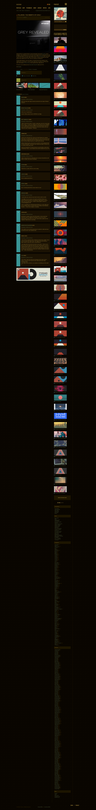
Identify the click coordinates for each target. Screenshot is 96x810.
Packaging (56, 605)
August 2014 (57, 701)
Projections (56, 616)
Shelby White (57, 511)
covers (56, 560)
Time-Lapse (56, 630)
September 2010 (57, 746)
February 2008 (57, 775)
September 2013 (57, 712)
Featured (56, 570)
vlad (22, 255)
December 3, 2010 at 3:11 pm (26, 176)
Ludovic (23, 174)
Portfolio (18, 7)
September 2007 (57, 780)
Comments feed (57, 796)
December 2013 (57, 709)
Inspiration (56, 584)
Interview (56, 588)
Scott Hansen (57, 508)
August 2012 (57, 724)
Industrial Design (57, 583)
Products (56, 615)
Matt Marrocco (25, 119)
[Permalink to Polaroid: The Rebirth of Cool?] (28, 15)
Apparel (56, 549)
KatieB (22, 164)
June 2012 (56, 726)
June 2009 (56, 760)
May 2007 (56, 782)
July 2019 (56, 651)
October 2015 (57, 688)
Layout (56, 593)
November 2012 (57, 721)
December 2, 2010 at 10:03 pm (27, 99)
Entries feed (56, 795)
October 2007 (57, 779)
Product (56, 613)
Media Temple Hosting (60, 503)
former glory (41, 56)
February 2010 (57, 752)
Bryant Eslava (24, 108)
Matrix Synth (57, 533)
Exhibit (56, 569)
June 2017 (56, 670)
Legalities (56, 594)
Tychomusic (57, 539)
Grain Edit (56, 522)
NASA (56, 603)
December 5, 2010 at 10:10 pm (27, 214)
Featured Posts (60, 34)
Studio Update (57, 628)
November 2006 (57, 787)
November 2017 (57, 665)
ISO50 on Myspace (58, 524)
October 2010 (57, 745)
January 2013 (57, 719)
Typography (56, 635)
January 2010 (57, 753)
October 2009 (57, 756)
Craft (55, 561)
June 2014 (56, 703)
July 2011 (56, 736)
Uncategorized (57, 636)
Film (55, 571)
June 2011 (56, 737)
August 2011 (57, 735)
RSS (48, 4)
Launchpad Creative (58, 532)
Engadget (19, 66)
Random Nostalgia (58, 618)
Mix (55, 599)
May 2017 (56, 671)
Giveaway (56, 576)
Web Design (57, 641)
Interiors (56, 587)
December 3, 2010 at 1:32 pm (26, 166)
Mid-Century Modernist (58, 535)
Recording (56, 620)
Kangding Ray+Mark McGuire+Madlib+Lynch (43, 10)
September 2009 (57, 757)
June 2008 (56, 771)
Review (56, 621)
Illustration (56, 582)
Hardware (56, 581)
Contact (39, 7)
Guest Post (56, 578)
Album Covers (57, 546)
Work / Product (75, 805)
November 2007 (57, 778)
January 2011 (57, 742)
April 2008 (56, 773)
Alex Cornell (56, 510)
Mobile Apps (57, 601)
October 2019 (57, 650)
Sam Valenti (56, 512)
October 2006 (57, 788)
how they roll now (26, 62)
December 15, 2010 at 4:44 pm (27, 257)
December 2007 (57, 777)
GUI (55, 579)
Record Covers (57, 619)
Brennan (23, 193)
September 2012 (57, 723)
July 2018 (56, 658)
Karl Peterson (57, 530)
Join (49, 7)
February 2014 (57, 707)
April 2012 (56, 728)
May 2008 (56, 772)
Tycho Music (29, 7)
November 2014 (57, 698)
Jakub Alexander (57, 509)
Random (56, 617)
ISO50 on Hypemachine (58, 523)
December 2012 (57, 720)
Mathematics (57, 597)
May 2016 (56, 682)
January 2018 (57, 663)
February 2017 (57, 674)
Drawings (56, 566)
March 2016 (56, 684)
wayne (22, 97)
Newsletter (56, 604)
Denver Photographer (26, 225)
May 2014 (56, 704)
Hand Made (56, 580)
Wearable (56, 640)
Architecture (56, 550)
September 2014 (57, 700)
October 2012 (57, 722)
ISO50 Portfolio (57, 526)
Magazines (56, 596)
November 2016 (57, 677)
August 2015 (57, 690)
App (55, 548)
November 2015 (57, 687)
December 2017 (57, 664)
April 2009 (56, 762)
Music (56, 602)
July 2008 (56, 770)
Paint (55, 606)
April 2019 (56, 654)
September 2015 (57, 689)
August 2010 (57, 747)
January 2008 (57, 776)
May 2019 (56, 653)
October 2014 (57, 699)
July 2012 (56, 725)
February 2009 (57, 764)
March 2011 (56, 740)
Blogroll (56, 552)
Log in (56, 794)
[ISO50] (19, 4)
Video (55, 638)
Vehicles (56, 637)
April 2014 (56, 705)
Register (56, 793)
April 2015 (56, 694)
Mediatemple (57, 534)
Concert (56, 558)
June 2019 (56, 652)
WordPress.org (57, 797)
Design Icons (57, 564)
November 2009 (57, 755)
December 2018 (57, 655)
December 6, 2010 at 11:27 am (26, 227)
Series (56, 623)
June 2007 (56, 781)
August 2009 (57, 758)
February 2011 (57, 741)
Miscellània (56, 598)
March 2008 (56, 774)
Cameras (30, 69)
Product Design (57, 614)
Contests (56, 559)
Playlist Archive (60, 22)
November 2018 (57, 656)
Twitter (44, 7)
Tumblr (56, 632)
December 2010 (57, 743)
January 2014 (57, 708)
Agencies (56, 545)
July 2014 (56, 702)
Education (56, 567)
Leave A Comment (25, 94)
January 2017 (57, 675)
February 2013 (57, 718)
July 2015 (56, 691)
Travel (56, 631)
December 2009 (57, 754)
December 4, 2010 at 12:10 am (27, 185)
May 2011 (56, 738)
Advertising (56, 544)
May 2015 (56, 693)
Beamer (56, 513)
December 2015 (57, 686)
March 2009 (56, 763)
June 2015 (56, 692)
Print (55, 611)
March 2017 (56, 673)
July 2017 (56, 669)
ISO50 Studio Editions (58, 528)
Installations (56, 586)
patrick (23, 183)
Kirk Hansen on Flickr (58, 531)
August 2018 (57, 657)
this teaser (44, 53)
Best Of (56, 551)
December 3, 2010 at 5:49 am (26, 121)
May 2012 (56, 727)
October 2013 (57, 711)
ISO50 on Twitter (57, 525)
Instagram (56, 585)
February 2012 (57, 730)
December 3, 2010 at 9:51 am (26, 135)
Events (56, 568)
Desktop (56, 565)
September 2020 (57, 649)
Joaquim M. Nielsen (58, 529)
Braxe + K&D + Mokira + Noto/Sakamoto (23, 10)
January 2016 (57, 685)
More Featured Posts (62, 497)
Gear (55, 575)
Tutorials (56, 633)
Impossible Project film (34, 64)
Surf (55, 629)
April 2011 (56, 739)
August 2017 (57, 668)
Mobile (56, 600)
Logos (56, 595)
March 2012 (56, 729)
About (34, 7)
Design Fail (56, 563)
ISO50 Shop (56, 527)
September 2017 (57, 667)
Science (56, 622)
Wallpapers (56, 639)
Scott (25, 17)
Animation (56, 547)
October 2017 (57, 666)
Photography (34, 69)
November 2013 (57, 710)
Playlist (60, 4)
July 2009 (56, 759)
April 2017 (56, 672)
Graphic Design (57, 577)
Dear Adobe (56, 562)
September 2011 (57, 734)
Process (56, 612)
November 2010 (57, 744)
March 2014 (56, 706)
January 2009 (57, 765)
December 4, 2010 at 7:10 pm (26, 195)
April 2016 (56, 683)
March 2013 (56, 717)
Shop (23, 7)
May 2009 (56, 761)
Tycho (56, 634)
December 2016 (57, 676)
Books (56, 553)
